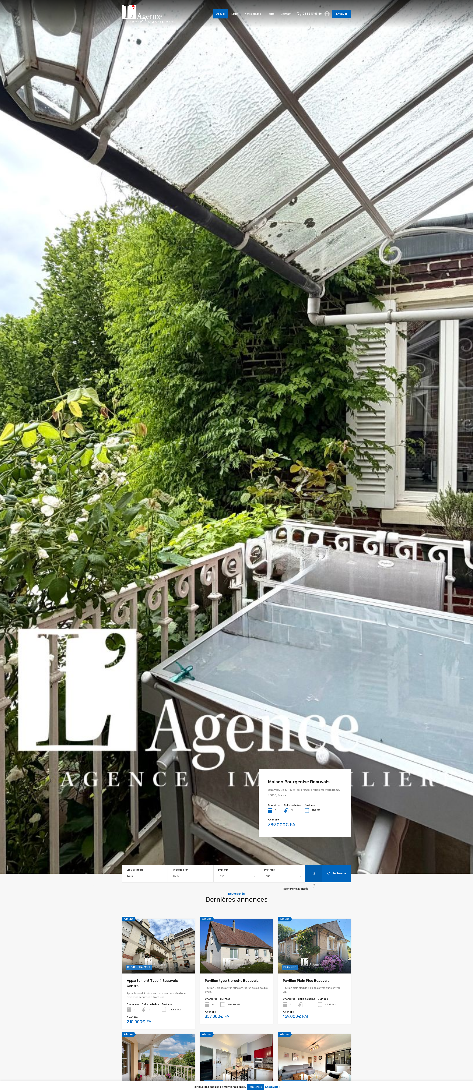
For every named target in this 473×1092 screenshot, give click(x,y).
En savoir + (273, 1086)
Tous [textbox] (130, 876)
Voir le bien (158, 962)
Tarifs (271, 14)
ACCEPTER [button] (256, 1087)
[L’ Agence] (147, 21)
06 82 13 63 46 (312, 13)
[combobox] (145, 876)
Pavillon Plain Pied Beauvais (306, 980)
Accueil (220, 14)
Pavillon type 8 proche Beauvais (231, 980)
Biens (234, 14)
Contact (286, 14)
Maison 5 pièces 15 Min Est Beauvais (296, 791)
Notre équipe (253, 14)
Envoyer (341, 14)
